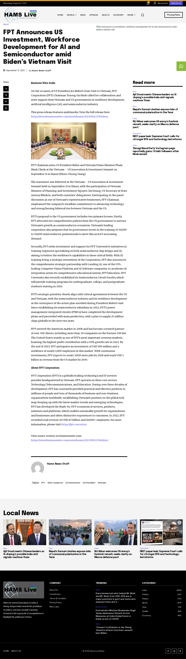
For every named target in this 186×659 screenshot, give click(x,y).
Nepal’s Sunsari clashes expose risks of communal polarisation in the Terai (70, 554)
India (135, 118)
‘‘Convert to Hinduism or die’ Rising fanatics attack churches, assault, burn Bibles (114, 630)
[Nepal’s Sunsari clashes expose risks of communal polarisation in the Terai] (70, 532)
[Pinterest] (6, 101)
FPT (43, 482)
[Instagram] (174, 651)
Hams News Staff (41, 70)
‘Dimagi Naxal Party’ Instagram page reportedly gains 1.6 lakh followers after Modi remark (156, 151)
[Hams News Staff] (37, 468)
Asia (134, 91)
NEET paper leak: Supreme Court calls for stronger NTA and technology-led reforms (161, 554)
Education (137, 133)
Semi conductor (55, 482)
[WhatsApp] (6, 108)
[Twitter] (6, 95)
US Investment (73, 482)
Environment (101, 607)
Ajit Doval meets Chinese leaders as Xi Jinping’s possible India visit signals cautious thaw (154, 97)
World (6, 24)
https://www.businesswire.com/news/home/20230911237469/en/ (69, 116)
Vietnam (102, 482)
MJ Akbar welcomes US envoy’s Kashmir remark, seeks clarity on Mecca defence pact (156, 124)
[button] (143, 15)
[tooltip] (181, 66)
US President (89, 482)
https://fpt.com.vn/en (74, 424)
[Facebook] (6, 88)
